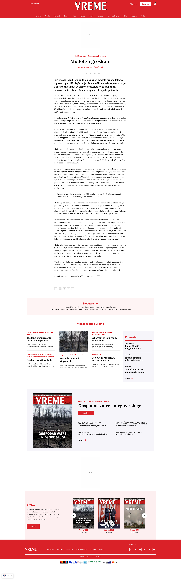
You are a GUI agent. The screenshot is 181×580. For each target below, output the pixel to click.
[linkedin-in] (154, 549)
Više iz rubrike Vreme (90, 323)
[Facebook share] (82, 73)
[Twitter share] (86, 73)
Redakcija (50, 549)
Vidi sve (127, 378)
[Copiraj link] (94, 73)
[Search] (26, 3)
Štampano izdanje (113, 16)
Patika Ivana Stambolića (40, 360)
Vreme (84, 556)
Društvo (67, 16)
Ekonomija (57, 16)
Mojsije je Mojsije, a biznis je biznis (103, 359)
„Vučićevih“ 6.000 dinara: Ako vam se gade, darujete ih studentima (134, 370)
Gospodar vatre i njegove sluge (69, 359)
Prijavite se (133, 4)
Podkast (143, 16)
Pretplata (145, 4)
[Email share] (90, 73)
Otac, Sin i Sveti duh (124, 434)
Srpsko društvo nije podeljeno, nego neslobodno (134, 359)
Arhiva (125, 16)
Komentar (100, 16)
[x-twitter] (135, 549)
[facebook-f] (130, 549)
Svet (74, 16)
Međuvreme (70, 309)
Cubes (99, 556)
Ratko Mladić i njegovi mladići (133, 347)
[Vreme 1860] (52, 420)
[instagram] (144, 549)
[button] (73, 515)
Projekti (102, 549)
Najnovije (38, 16)
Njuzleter (134, 16)
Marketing (69, 549)
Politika (47, 16)
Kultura (82, 16)
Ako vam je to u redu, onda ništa (104, 339)
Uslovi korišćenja (81, 549)
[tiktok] (149, 549)
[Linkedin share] (99, 73)
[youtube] (140, 549)
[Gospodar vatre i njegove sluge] (73, 341)
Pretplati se (86, 413)
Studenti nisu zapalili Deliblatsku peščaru (39, 339)
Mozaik (91, 16)
